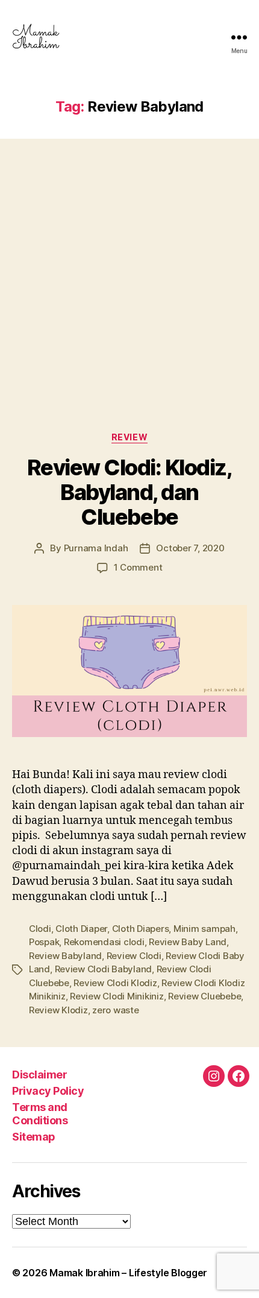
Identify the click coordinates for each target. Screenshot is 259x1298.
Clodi (40, 928)
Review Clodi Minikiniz (116, 996)
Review (129, 437)
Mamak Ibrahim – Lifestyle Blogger (128, 1273)
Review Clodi (134, 955)
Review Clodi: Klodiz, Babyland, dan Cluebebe (129, 492)
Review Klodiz (58, 1010)
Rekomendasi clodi (104, 942)
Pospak (44, 942)
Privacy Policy (48, 1090)
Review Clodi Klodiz (115, 983)
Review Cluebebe (204, 996)
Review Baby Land (187, 942)
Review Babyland (65, 955)
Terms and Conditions (39, 1114)
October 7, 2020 (190, 548)
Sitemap (33, 1136)
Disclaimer (39, 1074)
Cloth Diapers (140, 928)
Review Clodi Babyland (103, 969)
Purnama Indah (96, 548)
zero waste (115, 1010)
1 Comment (138, 567)
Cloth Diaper (81, 928)
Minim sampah (204, 928)
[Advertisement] (129, 273)
